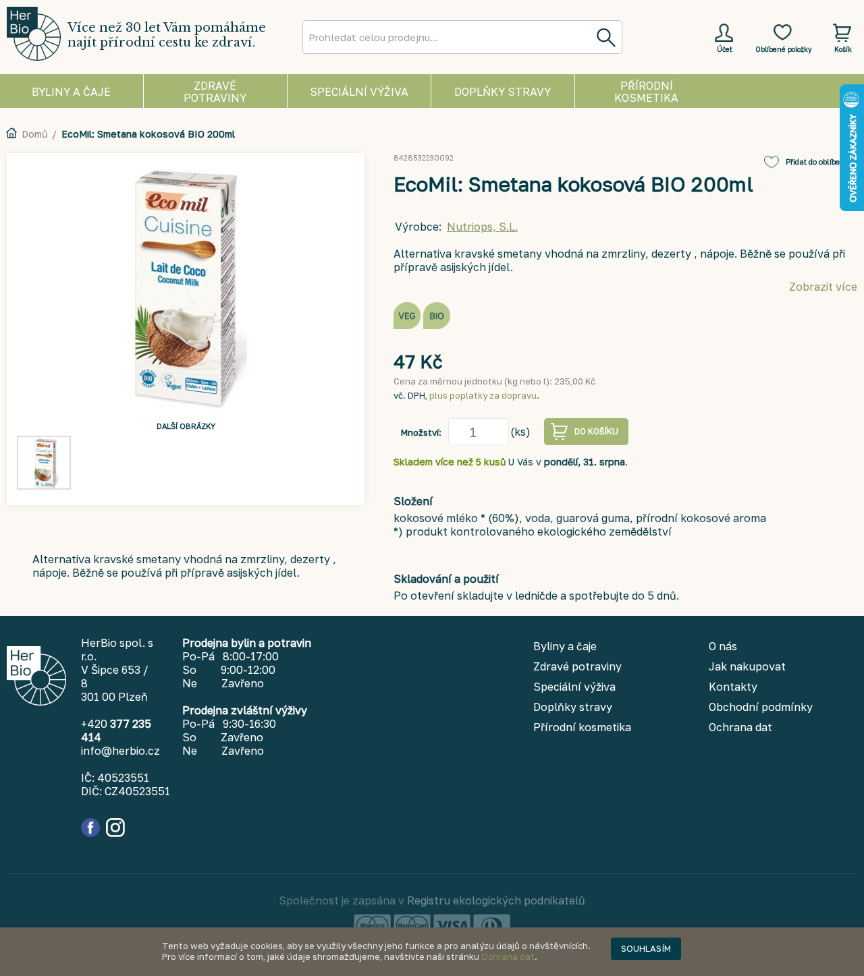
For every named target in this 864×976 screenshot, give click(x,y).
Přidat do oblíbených (821, 161)
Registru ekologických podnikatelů (496, 900)
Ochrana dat (508, 956)
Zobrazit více (823, 286)
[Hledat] (605, 37)
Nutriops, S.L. (482, 226)
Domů (34, 134)
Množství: (421, 432)
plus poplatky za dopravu (483, 395)
